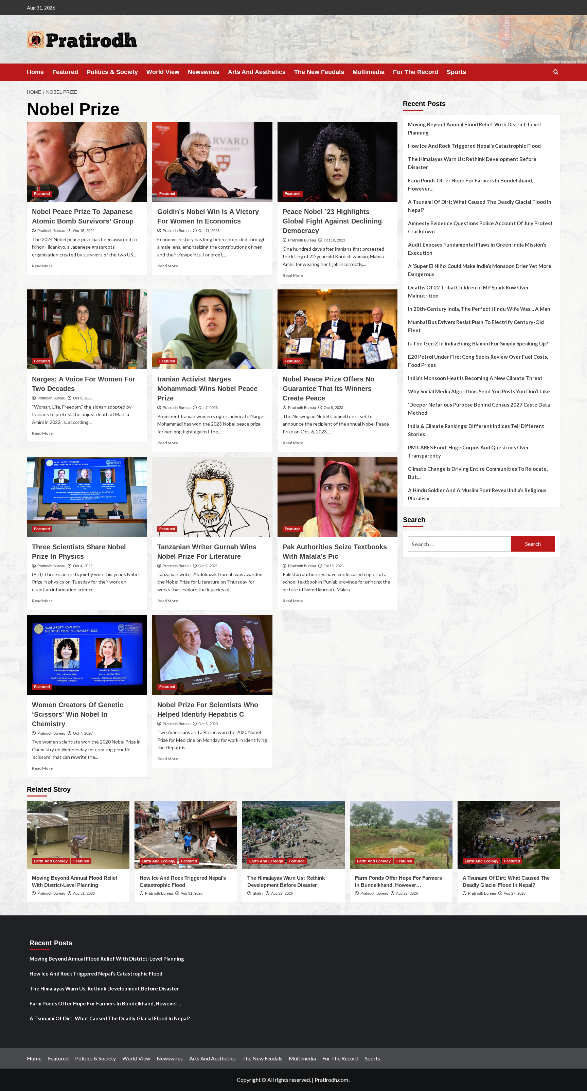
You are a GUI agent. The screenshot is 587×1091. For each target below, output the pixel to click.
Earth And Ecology (51, 861)
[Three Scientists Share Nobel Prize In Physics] (87, 497)
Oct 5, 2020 (208, 724)
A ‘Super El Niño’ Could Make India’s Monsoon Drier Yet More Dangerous (479, 270)
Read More (42, 265)
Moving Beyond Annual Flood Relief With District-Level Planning (474, 128)
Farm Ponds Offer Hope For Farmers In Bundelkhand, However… (470, 184)
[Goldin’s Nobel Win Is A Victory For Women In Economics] (212, 162)
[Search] (556, 72)
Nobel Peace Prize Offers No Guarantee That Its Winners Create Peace (328, 388)
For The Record (415, 72)
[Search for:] (459, 544)
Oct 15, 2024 (83, 231)
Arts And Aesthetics (257, 72)
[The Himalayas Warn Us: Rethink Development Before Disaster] (293, 835)
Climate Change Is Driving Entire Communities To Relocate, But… (478, 473)
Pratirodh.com (331, 1079)
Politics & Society (112, 72)
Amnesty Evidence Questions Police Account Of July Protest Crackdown (480, 227)
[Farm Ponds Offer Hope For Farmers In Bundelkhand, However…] (401, 835)
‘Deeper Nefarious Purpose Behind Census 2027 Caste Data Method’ (479, 408)
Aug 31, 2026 (84, 893)
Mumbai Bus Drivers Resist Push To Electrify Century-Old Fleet (476, 326)
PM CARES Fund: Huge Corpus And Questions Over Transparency (468, 451)
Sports (456, 72)
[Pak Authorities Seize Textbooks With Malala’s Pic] (338, 497)
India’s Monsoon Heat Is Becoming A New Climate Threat (475, 378)
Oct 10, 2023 (334, 240)
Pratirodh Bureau (51, 231)
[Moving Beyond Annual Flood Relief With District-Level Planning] (78, 835)
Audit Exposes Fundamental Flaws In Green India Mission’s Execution (477, 249)
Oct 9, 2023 (82, 398)
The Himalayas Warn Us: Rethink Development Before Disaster (472, 163)
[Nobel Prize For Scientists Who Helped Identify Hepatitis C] (212, 655)
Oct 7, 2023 (208, 408)
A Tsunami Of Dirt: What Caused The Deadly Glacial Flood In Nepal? (479, 206)
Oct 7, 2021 (208, 566)
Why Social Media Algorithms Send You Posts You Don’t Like (479, 391)
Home (35, 72)
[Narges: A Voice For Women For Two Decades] (87, 329)
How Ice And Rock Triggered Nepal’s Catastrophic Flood (474, 146)
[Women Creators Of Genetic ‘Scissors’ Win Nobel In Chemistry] (87, 655)
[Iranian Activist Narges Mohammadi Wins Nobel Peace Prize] (212, 329)
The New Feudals (319, 72)
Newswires (203, 72)
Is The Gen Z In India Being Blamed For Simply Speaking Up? (478, 343)
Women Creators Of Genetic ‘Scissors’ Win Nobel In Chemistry (77, 714)
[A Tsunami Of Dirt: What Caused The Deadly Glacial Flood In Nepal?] (509, 835)
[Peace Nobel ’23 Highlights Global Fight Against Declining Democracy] (338, 162)
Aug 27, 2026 (282, 893)
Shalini (258, 893)
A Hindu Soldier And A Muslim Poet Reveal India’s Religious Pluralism (477, 494)
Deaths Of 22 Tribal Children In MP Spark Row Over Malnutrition (468, 291)
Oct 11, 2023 (208, 231)
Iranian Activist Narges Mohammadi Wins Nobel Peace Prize (207, 388)
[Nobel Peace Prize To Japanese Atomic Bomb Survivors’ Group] (87, 162)
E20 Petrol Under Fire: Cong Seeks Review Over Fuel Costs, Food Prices (478, 361)
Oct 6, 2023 (333, 408)
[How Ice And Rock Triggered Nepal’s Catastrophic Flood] (186, 835)
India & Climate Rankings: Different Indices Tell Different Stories (476, 430)
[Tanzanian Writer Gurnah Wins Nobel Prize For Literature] (212, 497)
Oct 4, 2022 (82, 566)
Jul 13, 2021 (334, 566)
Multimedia (369, 72)
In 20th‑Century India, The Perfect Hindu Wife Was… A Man (479, 309)
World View (162, 72)
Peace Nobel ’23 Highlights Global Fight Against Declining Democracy (332, 221)
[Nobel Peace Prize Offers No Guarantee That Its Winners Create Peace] (338, 329)
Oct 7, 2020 (82, 733)
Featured (65, 72)
